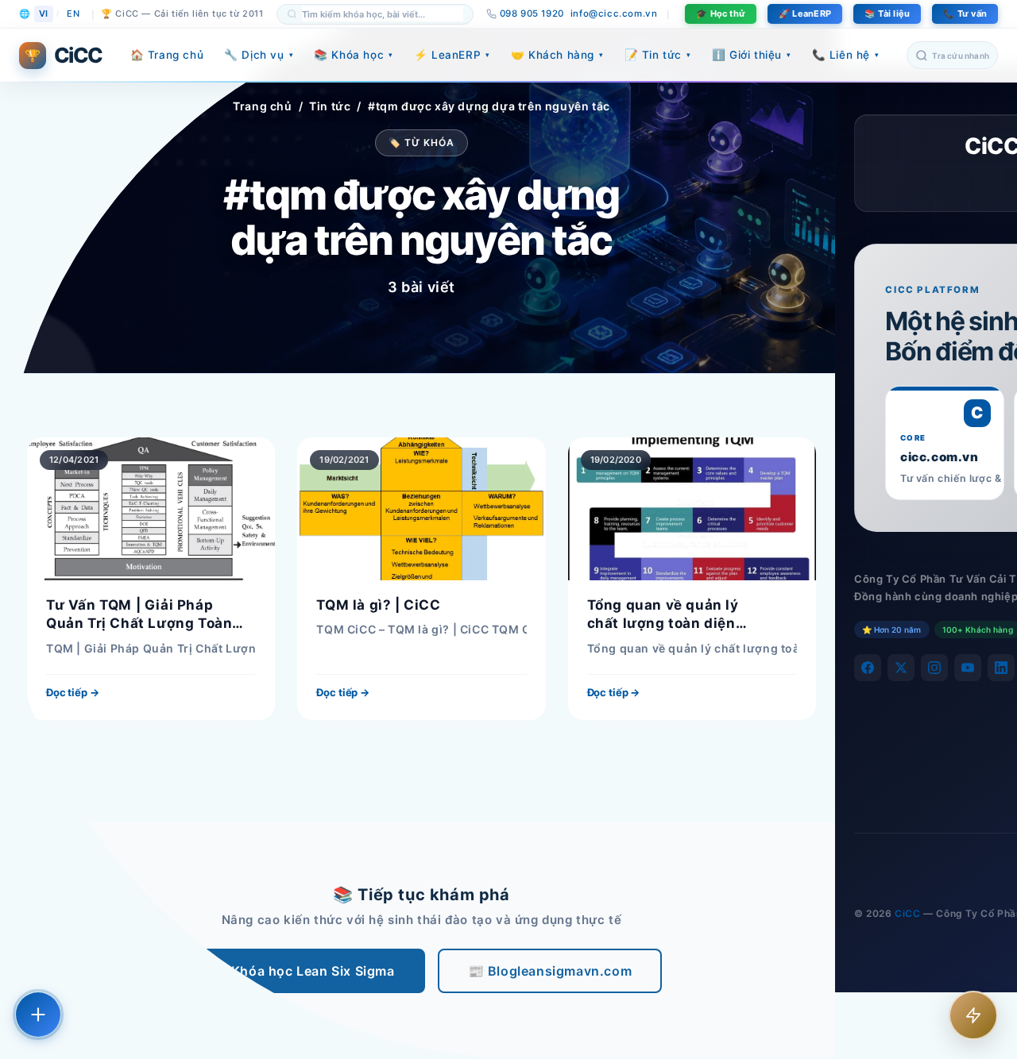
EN (73, 13)
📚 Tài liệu (887, 13)
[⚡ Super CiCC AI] (973, 1015)
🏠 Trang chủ (167, 54)
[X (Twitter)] (901, 667)
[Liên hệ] (38, 1014)
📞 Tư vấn (965, 13)
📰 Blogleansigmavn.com (550, 971)
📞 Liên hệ (846, 54)
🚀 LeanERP (805, 13)
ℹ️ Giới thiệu (751, 54)
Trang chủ (262, 106)
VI (43, 13)
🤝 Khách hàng (557, 54)
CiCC (907, 913)
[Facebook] (867, 667)
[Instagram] (934, 667)
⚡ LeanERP (452, 54)
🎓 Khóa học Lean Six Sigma (303, 971)
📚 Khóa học (353, 54)
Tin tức (329, 106)
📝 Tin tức (658, 54)
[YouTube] (967, 667)
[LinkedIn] (1001, 667)
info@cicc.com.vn (614, 13)
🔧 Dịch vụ (258, 54)
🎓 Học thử (720, 13)
